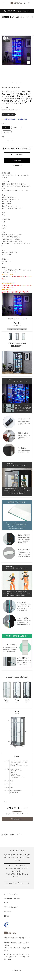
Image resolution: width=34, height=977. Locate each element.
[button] (4, 3)
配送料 (3, 110)
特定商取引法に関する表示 (12, 898)
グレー (6, 128)
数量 (3, 137)
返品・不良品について (11, 907)
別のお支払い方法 (17, 165)
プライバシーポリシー (11, 894)
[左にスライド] (13, 83)
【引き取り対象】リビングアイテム (19, 17)
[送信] (28, 883)
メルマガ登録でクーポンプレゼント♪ (18, 148)
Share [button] (6, 801)
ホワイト (7, 132)
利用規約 (6, 903)
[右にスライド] (21, 83)
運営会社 (6, 916)
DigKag (19, 970)
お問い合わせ (8, 911)
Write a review (16, 819)
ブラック (16, 128)
